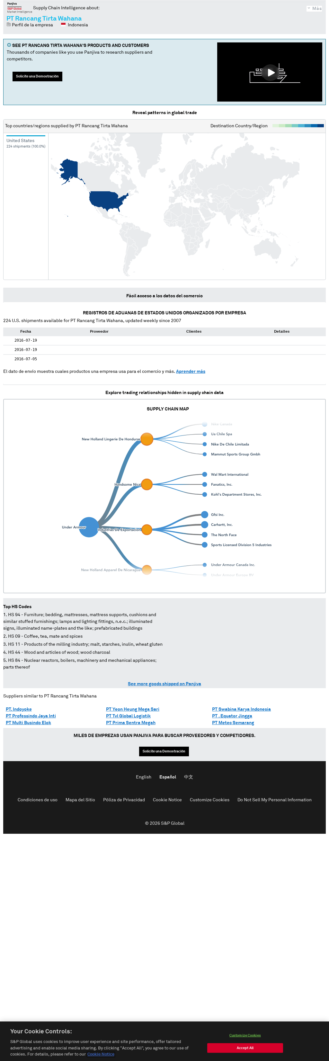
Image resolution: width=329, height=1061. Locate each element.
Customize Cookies (209, 800)
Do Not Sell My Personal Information (274, 800)
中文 (188, 777)
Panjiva (19, 7)
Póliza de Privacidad (124, 800)
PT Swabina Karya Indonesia (241, 709)
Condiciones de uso (38, 800)
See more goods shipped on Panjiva (164, 684)
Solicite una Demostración (37, 76)
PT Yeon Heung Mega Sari (132, 709)
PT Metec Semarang (233, 723)
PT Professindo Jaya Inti (31, 716)
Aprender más (190, 371)
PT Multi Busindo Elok (28, 723)
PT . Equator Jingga (232, 716)
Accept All (245, 1048)
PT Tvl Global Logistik (128, 716)
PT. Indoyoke (19, 709)
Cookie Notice (167, 800)
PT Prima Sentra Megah (131, 723)
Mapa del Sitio (80, 800)
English (143, 777)
